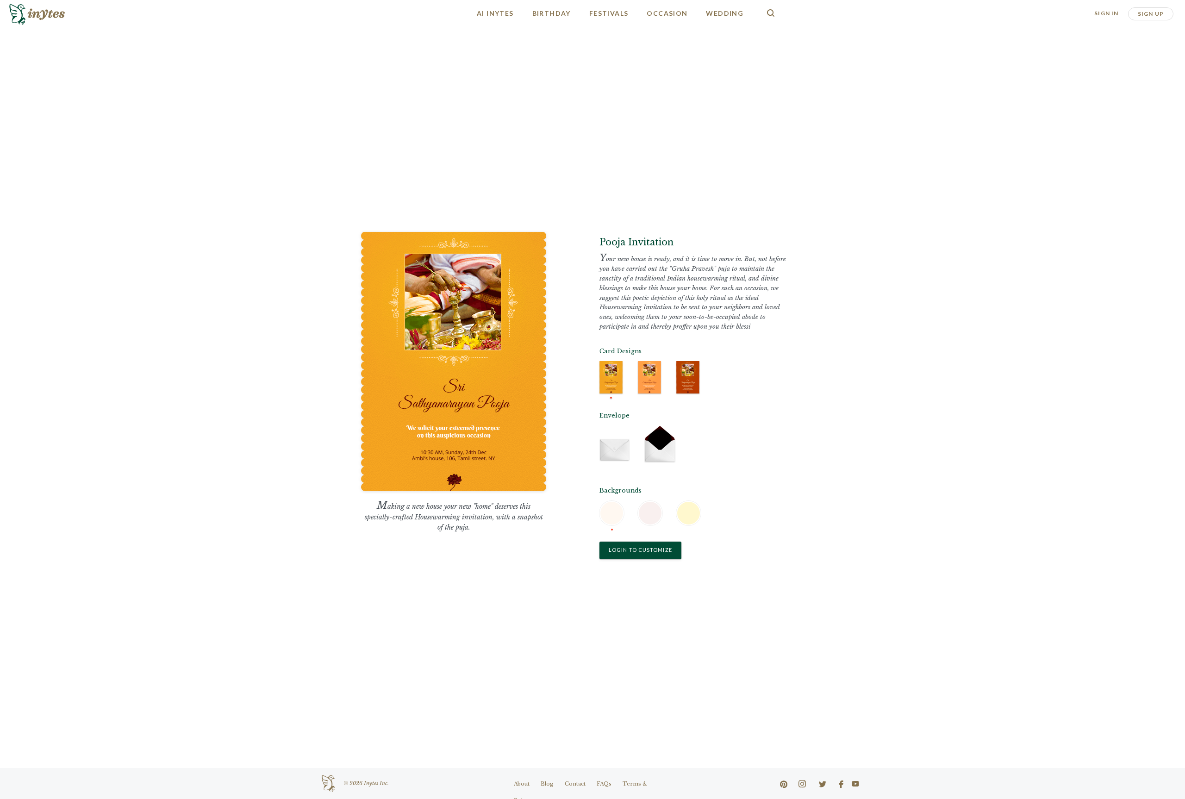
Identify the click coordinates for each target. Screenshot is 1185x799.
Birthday (551, 13)
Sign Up (1151, 13)
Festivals (609, 13)
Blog (547, 783)
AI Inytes (495, 13)
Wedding (724, 13)
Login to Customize (640, 550)
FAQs (604, 783)
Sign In (1106, 13)
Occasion (667, 13)
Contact (575, 783)
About (522, 783)
